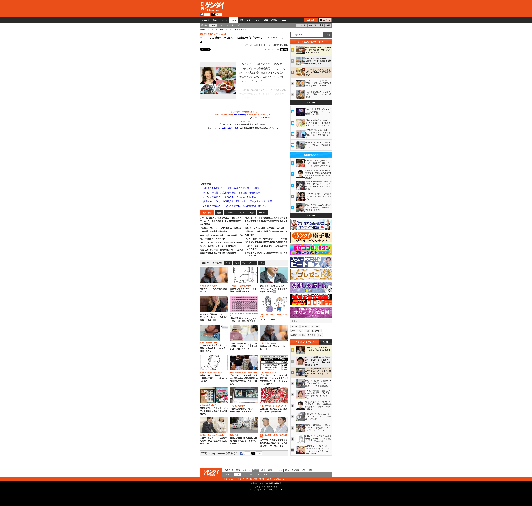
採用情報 (277, 483)
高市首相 (295, 335)
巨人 (320, 335)
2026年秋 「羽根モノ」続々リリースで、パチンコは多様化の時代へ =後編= (273, 289)
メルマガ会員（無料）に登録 (226, 128)
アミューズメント (249, 263)
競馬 (266, 20)
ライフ (233, 20)
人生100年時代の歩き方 (268, 372)
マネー (241, 213)
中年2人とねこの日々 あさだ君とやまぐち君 (273, 315)
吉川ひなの (316, 331)
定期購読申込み (280, 479)
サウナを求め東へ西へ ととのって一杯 (273, 406)
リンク (269, 479)
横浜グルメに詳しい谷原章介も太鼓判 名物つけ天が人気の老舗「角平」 (238, 201)
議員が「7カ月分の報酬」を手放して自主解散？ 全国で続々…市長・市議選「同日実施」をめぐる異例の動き (266, 231)
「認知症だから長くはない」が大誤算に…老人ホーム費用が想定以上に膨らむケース (243, 346)
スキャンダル (296, 331)
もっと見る (311, 102)
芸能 (215, 20)
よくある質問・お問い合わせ (266, 487)
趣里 (303, 335)
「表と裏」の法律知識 (237, 406)
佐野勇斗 (311, 335)
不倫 (307, 331)
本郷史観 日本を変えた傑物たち (241, 286)
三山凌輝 (295, 326)
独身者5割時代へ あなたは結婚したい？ (243, 372)
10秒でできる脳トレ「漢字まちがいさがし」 (244, 314)
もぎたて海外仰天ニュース (209, 342)
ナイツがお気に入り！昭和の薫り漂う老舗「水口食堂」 (230, 197)
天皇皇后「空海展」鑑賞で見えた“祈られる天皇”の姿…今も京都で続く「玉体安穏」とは (273, 443)
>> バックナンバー (271, 49)
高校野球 (305, 326)
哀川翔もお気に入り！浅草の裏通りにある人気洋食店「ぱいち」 (235, 206)
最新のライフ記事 (211, 263)
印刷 (285, 50)
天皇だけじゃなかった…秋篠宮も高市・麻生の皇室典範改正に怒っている (213, 441)
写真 (304, 470)
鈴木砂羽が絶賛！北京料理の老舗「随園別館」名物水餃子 (231, 192)
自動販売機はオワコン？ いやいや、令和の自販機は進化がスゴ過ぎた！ (214, 411)
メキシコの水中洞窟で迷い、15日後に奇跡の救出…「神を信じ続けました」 (213, 348)
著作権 (261, 479)
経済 (241, 20)
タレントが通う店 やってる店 (213, 34)
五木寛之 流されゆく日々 (208, 286)
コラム (261, 263)
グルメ (236, 263)
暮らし (228, 263)
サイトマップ (243, 479)
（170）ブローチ (267, 320)
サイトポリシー (230, 479)
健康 (248, 20)
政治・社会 (207, 213)
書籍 (284, 20)
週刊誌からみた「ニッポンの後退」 (212, 435)
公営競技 (275, 20)
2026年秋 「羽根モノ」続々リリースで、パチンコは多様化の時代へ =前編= (213, 317)
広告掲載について (257, 483)
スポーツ (223, 20)
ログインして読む (244, 121)
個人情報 (253, 479)
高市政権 (315, 326)
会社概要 (269, 483)
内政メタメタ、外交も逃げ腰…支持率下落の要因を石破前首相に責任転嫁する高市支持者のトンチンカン (266, 221)
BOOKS (262, 213)
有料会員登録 (239, 114)
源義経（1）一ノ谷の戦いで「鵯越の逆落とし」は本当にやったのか (213, 378)
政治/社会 (205, 20)
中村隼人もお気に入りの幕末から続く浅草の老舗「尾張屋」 (233, 188)
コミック (257, 20)
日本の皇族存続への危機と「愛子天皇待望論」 (274, 436)
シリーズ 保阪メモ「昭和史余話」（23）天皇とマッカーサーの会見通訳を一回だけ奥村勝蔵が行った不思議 (221, 221)
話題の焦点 (234, 435)
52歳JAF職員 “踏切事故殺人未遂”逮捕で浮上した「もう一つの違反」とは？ (243, 441)
